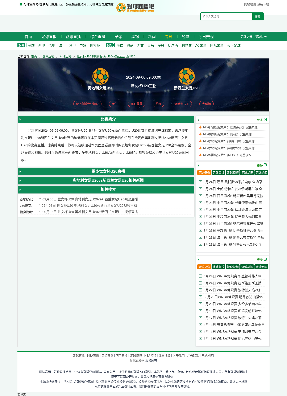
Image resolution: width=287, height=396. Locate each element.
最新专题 (263, 4)
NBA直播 (93, 355)
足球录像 (204, 172)
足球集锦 (218, 172)
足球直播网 (137, 360)
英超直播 (107, 355)
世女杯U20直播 (144, 85)
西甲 (41, 45)
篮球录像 (204, 267)
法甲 (62, 45)
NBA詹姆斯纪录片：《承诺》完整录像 (227, 134)
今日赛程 (206, 36)
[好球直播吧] (135, 7)
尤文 (140, 45)
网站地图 (250, 4)
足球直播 (49, 36)
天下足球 (234, 45)
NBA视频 (150, 355)
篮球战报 (247, 267)
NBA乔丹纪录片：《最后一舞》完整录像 (229, 141)
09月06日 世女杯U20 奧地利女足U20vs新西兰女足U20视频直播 (90, 199)
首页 (28, 36)
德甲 (52, 45)
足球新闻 (261, 172)
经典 (185, 36)
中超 (82, 45)
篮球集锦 (218, 267)
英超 (31, 45)
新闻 (152, 36)
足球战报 (247, 172)
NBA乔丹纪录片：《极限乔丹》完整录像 (229, 148)
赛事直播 (48, 56)
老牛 (115, 104)
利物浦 (187, 45)
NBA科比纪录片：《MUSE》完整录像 (227, 155)
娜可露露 (136, 104)
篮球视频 (233, 267)
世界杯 (95, 45)
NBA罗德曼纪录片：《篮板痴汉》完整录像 (230, 127)
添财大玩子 (181, 104)
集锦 (135, 36)
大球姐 (206, 104)
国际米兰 (217, 45)
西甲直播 (122, 355)
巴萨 (130, 45)
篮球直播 (73, 36)
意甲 (72, 45)
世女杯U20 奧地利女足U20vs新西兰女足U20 (106, 56)
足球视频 (233, 172)
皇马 (150, 45)
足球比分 (246, 36)
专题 (168, 36)
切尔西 (173, 45)
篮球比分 (261, 36)
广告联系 (193, 355)
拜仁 (119, 45)
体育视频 (164, 355)
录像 (118, 36)
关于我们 (179, 355)
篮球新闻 (261, 267)
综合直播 (97, 36)
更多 (260, 120)
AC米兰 (201, 45)
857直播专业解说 (87, 104)
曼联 (161, 45)
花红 (158, 104)
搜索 (257, 16)
